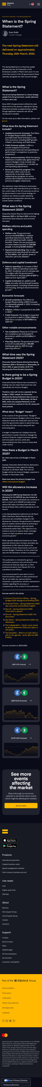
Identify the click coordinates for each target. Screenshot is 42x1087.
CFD (4, 886)
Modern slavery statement (10, 1003)
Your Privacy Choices (18, 1080)
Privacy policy (6, 993)
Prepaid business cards (11, 864)
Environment (7, 958)
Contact (5, 937)
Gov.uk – (19, 610)
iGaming (5, 894)
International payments (10, 860)
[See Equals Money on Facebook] (14, 1021)
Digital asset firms (9, 890)
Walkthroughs (7, 950)
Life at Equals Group (9, 916)
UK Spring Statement (24, 16)
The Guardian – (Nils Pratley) (21, 634)
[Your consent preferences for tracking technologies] (11, 1085)
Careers (5, 920)
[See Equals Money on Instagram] (10, 1021)
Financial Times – (22, 604)
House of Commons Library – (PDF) (22, 599)
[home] (9, 4)
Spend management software (13, 868)
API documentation (9, 954)
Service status (7, 942)
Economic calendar (8, 16)
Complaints (6, 1013)
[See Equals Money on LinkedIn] (7, 1021)
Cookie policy (6, 998)
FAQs (4, 946)
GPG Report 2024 (7, 1008)
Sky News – (22, 620)
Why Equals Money (9, 912)
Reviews (5, 908)
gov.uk (4, 121)
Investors (5, 924)
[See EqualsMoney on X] (3, 1021)
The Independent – (21, 627)
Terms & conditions (8, 988)
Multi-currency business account (14, 872)
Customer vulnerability (10, 962)
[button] (31, 4)
